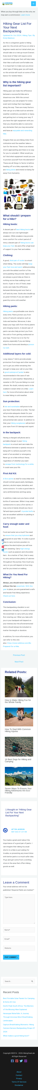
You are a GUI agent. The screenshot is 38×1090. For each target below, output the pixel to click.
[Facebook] (3, 540)
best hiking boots (23, 229)
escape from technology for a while (19, 464)
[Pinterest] (3, 547)
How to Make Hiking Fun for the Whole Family (18, 701)
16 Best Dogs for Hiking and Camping (18, 760)
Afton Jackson (17, 829)
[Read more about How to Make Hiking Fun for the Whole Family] (19, 686)
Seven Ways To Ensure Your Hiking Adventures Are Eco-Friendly (18, 790)
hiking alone (10, 170)
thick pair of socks (17, 260)
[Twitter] (3, 543)
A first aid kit (8, 479)
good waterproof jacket (14, 372)
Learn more (25, 15)
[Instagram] (25, 1060)
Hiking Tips (27, 35)
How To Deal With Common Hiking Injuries (18, 730)
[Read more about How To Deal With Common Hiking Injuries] (19, 717)
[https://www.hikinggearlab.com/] (7, 3)
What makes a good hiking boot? (16, 1036)
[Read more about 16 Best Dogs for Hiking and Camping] (19, 746)
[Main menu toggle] (33, 3)
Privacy (19, 1078)
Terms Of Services (19, 1082)
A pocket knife (27, 511)
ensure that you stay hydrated (17, 535)
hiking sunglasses (18, 423)
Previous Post (19, 655)
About (19, 1072)
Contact (19, 1075)
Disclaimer (19, 1085)
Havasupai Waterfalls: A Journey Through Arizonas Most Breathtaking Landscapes (18, 1017)
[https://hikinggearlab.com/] (19, 194)
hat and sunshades (12, 407)
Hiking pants (8, 311)
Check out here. (9, 596)
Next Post (19, 662)
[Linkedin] (3, 550)
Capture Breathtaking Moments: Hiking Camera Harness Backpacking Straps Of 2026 (19, 1028)
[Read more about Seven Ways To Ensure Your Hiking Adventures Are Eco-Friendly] (19, 776)
